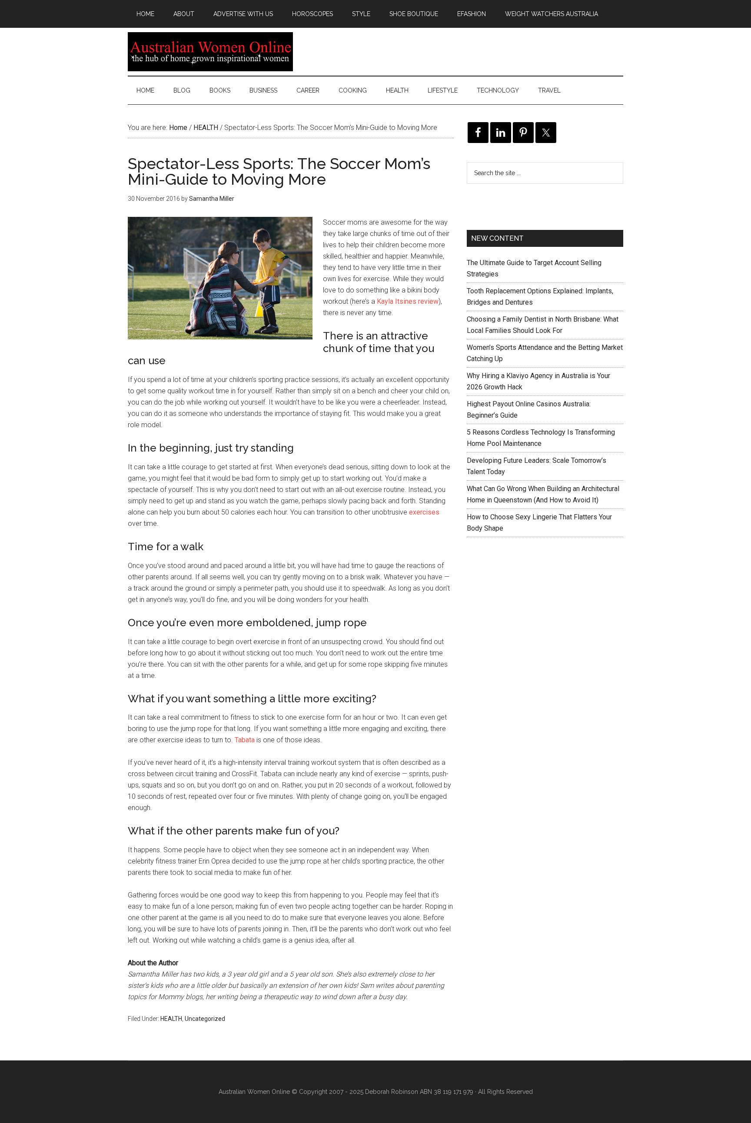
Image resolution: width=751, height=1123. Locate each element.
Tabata (245, 740)
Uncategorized (205, 1018)
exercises (424, 512)
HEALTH (171, 1018)
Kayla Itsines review (408, 301)
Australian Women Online (210, 51)
